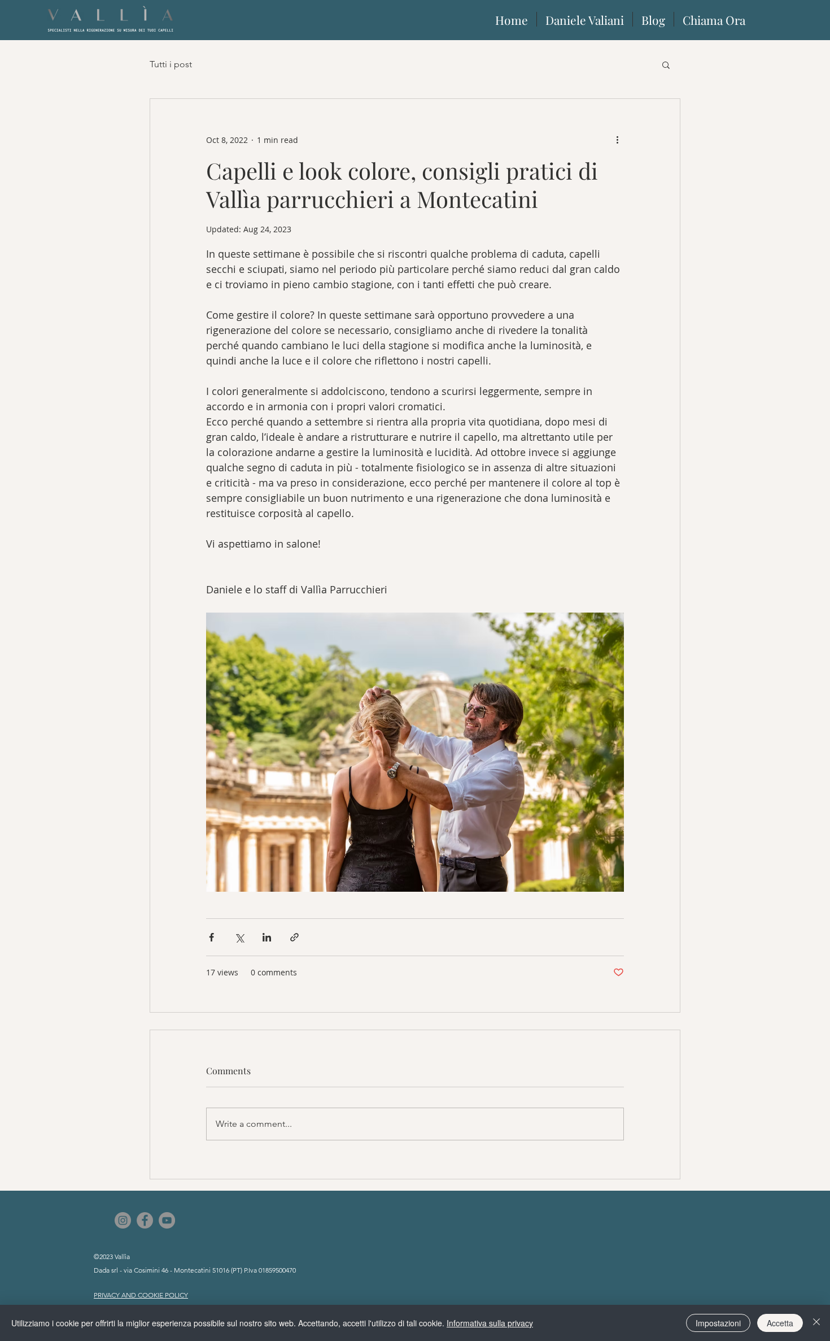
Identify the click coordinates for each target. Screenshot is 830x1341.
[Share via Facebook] (211, 937)
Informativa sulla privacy (490, 1323)
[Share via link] (294, 937)
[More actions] (617, 139)
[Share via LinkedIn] (266, 937)
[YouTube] (167, 1220)
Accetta (780, 1323)
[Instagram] (123, 1220)
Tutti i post (171, 64)
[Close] (816, 1323)
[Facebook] (145, 1220)
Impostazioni (718, 1323)
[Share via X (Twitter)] (239, 937)
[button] (666, 64)
